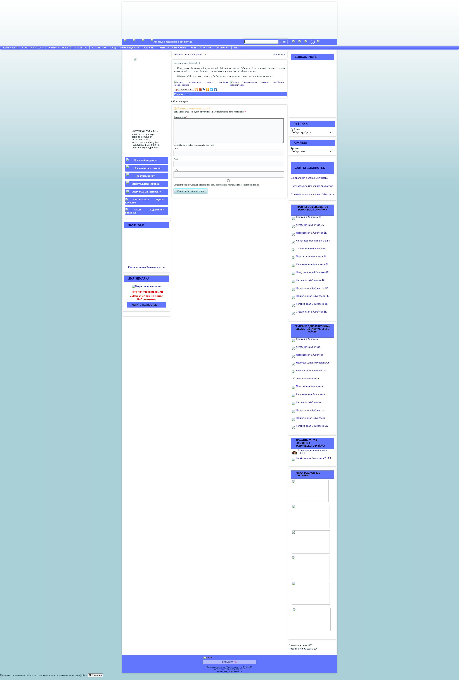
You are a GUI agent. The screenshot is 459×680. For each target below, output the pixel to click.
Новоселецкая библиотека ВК (312, 288)
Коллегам (99, 47)
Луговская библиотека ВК (310, 225)
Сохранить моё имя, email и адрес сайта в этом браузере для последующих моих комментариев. (216, 185)
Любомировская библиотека (311, 370)
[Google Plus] (200, 89)
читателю (80, 47)
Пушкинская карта (171, 47)
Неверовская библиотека (309, 354)
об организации (31, 47)
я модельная (313, 186)
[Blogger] (196, 89)
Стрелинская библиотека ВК (312, 311)
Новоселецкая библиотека (310, 410)
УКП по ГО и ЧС (201, 47)
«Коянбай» (279, 54)
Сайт (176, 170)
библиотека (326, 186)
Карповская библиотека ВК (310, 280)
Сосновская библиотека (306, 378)
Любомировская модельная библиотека (312, 194)
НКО (237, 47)
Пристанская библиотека (309, 386)
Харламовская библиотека (310, 394)
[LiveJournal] (204, 89)
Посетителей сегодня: (301, 648)
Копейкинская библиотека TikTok (314, 458)
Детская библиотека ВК (308, 217)
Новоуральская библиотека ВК (312, 272)
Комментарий (180, 117)
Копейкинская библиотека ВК (313, 304)
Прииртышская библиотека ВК (312, 296)
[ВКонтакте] (215, 89)
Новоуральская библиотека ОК (313, 362)
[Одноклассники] (208, 89)
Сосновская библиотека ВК (310, 248)
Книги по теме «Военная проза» (146, 267)
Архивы (295, 148)
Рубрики (295, 129)
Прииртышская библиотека (310, 418)
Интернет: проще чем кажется (189, 54)
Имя (176, 148)
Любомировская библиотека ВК (313, 240)
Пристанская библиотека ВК (311, 256)
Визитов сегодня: (298, 645)
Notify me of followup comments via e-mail (195, 145)
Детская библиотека (307, 339)
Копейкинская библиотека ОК (312, 426)
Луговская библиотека (308, 347)
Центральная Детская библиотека (309, 178)
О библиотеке (58, 47)
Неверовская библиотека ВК (311, 232)
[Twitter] (211, 89)
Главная (9, 47)
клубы (148, 47)
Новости (222, 47)
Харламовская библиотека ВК (312, 264)
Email (176, 159)
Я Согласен (95, 675)
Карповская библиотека (308, 402)
